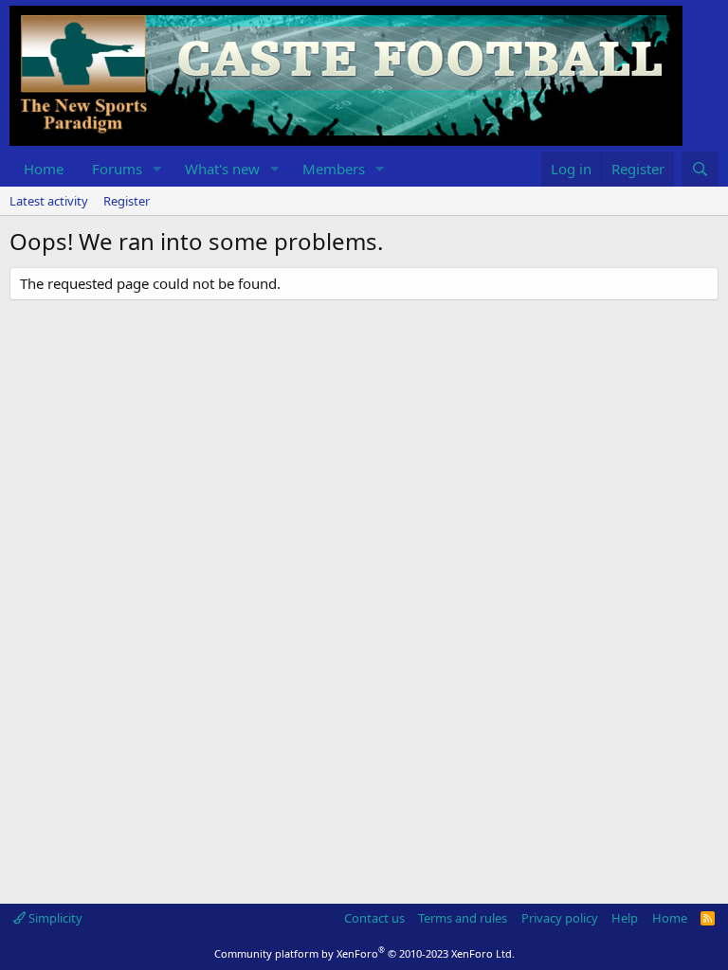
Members (333, 168)
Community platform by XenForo (364, 953)
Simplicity (54, 917)
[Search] (700, 169)
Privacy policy (559, 917)
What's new (222, 168)
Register (126, 200)
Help (624, 917)
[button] (157, 169)
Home (44, 168)
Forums (117, 168)
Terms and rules (462, 917)
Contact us (374, 917)
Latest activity (48, 200)
